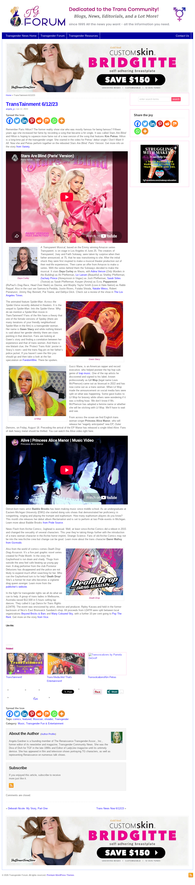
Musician (38, 719)
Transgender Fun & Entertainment (44, 723)
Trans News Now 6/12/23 (110, 808)
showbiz (48, 719)
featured (26, 719)
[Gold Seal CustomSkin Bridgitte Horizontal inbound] (97, 92)
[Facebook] (9, 120)
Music (21, 723)
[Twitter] (17, 120)
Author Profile (48, 734)
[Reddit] (39, 120)
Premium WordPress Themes (60, 875)
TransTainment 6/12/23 (32, 104)
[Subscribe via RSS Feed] (11, 785)
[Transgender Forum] (96, 26)
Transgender (62, 719)
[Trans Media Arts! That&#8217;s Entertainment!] (65, 663)
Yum (35, 698)
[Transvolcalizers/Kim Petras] (106, 663)
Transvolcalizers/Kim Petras (102, 677)
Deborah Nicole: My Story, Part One (28, 808)
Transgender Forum (53, 35)
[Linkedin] (24, 120)
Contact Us (182, 35)
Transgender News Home (21, 35)
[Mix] (46, 120)
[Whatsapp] (54, 120)
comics (17, 719)
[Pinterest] (32, 120)
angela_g (10, 109)
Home (8, 95)
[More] (61, 120)
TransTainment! (14, 677)
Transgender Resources (83, 35)
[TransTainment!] (24, 663)
